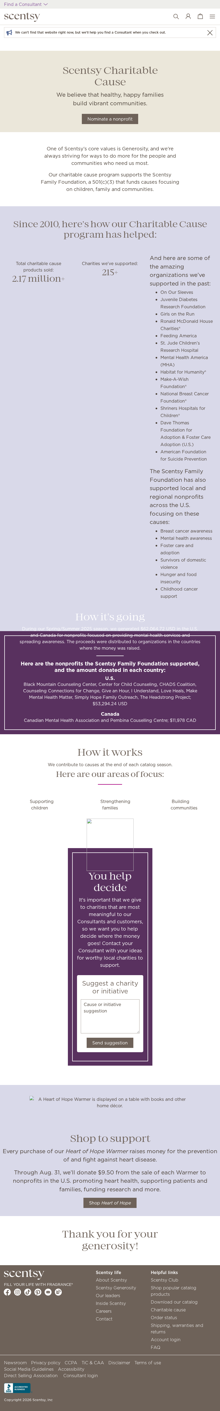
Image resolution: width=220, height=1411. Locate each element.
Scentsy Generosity (116, 1288)
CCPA (71, 1363)
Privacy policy (45, 1363)
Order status (164, 1317)
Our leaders (108, 1295)
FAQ (155, 1347)
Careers (104, 1311)
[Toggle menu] (210, 16)
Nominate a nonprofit (110, 119)
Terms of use (147, 1363)
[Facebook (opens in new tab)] (7, 1292)
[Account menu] (185, 17)
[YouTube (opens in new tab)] (48, 1292)
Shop (110, 1203)
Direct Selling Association (31, 1376)
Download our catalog (174, 1302)
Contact (104, 1319)
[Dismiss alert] (210, 32)
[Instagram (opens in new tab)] (17, 1292)
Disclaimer (119, 1363)
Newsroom (15, 1363)
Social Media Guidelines (29, 1369)
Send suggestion (110, 1043)
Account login (166, 1340)
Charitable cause (168, 1310)
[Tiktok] (27, 1292)
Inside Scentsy (111, 1303)
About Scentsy (111, 1280)
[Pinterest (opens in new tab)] (38, 1292)
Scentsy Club (164, 1280)
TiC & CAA (93, 1363)
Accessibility (71, 1369)
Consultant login (80, 1376)
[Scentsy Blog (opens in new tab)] (58, 1292)
